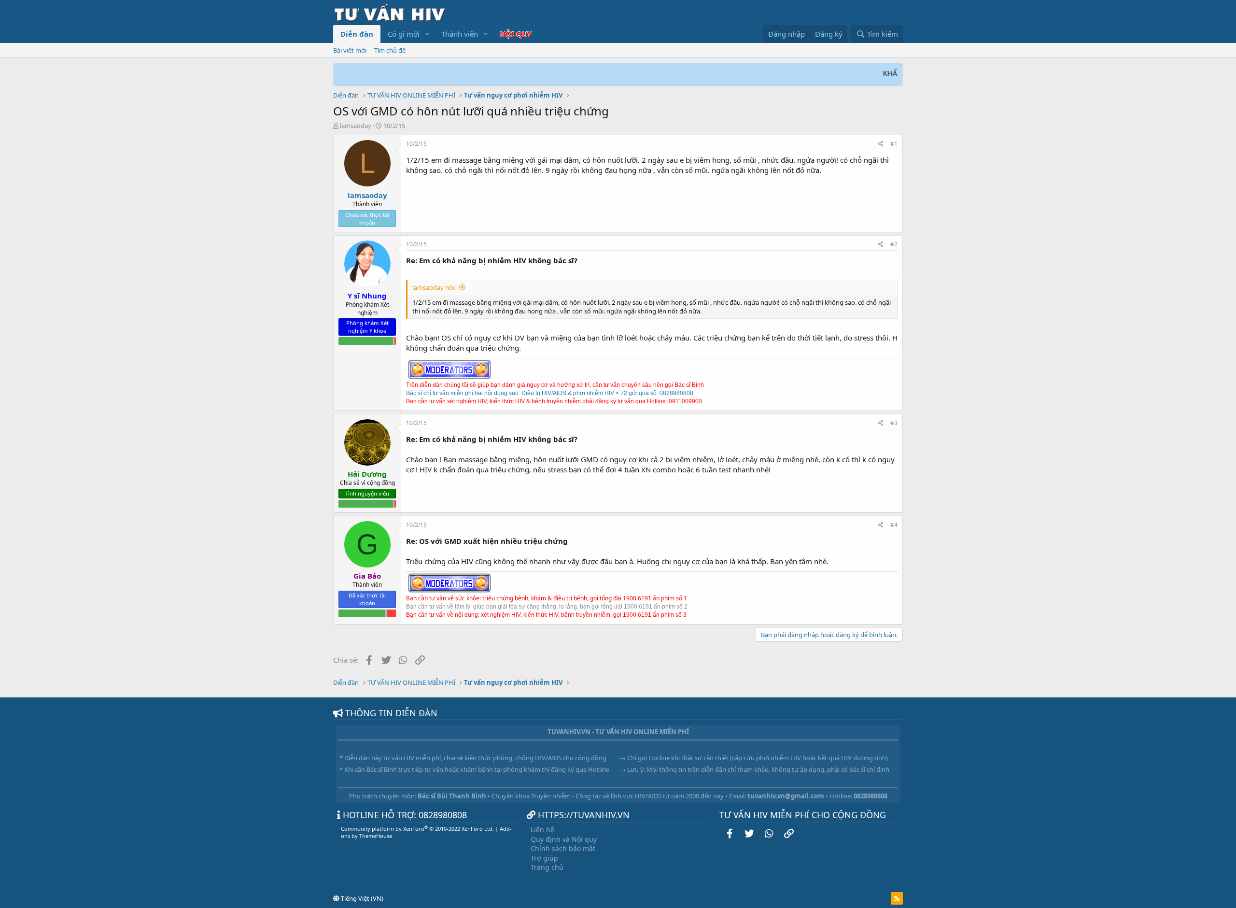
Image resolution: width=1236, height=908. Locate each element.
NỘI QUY (516, 34)
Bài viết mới (349, 50)
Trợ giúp (544, 858)
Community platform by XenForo (417, 828)
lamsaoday (355, 125)
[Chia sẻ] (881, 144)
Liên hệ (542, 829)
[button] (427, 34)
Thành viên (459, 34)
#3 (894, 423)
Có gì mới (404, 34)
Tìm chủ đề (390, 50)
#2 (894, 244)
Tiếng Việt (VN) (361, 898)
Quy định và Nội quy (564, 839)
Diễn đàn (356, 34)
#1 (894, 144)
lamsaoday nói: (434, 287)
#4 (894, 525)
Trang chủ (547, 867)
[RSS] (897, 898)
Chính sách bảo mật (563, 848)
